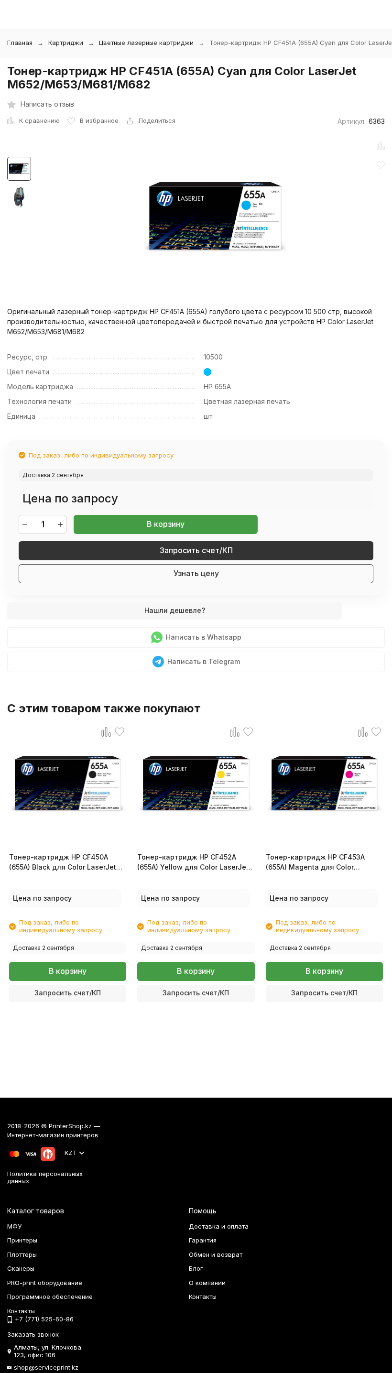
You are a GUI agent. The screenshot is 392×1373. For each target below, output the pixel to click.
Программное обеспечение (50, 1296)
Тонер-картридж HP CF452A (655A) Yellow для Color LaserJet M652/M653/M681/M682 (193, 862)
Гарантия (203, 1240)
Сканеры (20, 1268)
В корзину (166, 524)
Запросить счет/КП (196, 550)
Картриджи (65, 42)
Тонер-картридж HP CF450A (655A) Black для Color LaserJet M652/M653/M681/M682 (62, 862)
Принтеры (22, 1240)
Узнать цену (196, 573)
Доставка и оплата (219, 1226)
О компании (207, 1282)
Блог (196, 1268)
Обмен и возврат (215, 1254)
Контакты (203, 1296)
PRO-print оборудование (44, 1282)
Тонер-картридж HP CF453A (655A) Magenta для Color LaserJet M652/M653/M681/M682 (322, 862)
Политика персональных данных (45, 1177)
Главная (20, 42)
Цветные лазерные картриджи (146, 42)
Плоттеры (22, 1254)
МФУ (14, 1226)
